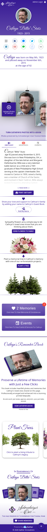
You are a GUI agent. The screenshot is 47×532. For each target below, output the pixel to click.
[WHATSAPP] (40, 41)
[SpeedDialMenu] (41, 526)
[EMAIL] (14, 46)
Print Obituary (25, 193)
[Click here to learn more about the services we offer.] (23, 510)
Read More (23, 188)
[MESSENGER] (23, 41)
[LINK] (40, 46)
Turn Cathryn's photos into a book (23, 132)
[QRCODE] (6, 41)
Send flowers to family (23, 231)
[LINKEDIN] (6, 46)
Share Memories (24, 521)
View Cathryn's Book (23, 406)
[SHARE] (32, 46)
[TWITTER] (32, 41)
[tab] (9, 144)
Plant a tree (23, 266)
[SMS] (23, 46)
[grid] (23, 109)
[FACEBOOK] (14, 41)
